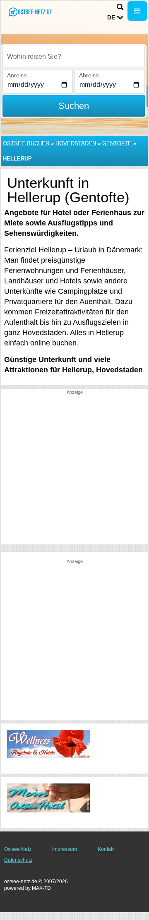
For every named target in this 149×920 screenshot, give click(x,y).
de (111, 17)
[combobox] (73, 57)
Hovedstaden (75, 143)
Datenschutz (18, 860)
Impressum (64, 849)
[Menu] (137, 11)
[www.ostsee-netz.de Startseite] (31, 11)
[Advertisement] (74, 469)
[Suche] (120, 7)
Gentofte (117, 143)
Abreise (89, 75)
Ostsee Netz (17, 849)
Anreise (17, 75)
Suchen (73, 106)
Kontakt (106, 849)
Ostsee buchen (26, 143)
